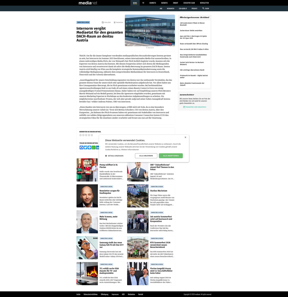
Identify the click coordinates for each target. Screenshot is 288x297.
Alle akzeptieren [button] (171, 156)
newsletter (187, 95)
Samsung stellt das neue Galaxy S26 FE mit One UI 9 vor (111, 244)
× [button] (185, 137)
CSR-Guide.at (183, 8)
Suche (205, 8)
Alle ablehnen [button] (146, 156)
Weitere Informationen (130, 149)
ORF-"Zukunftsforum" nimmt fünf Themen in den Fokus (162, 167)
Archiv (78, 294)
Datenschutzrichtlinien (91, 294)
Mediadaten (170, 8)
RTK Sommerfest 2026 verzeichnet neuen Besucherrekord (160, 244)
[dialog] (144, 148)
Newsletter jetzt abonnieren (194, 107)
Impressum (115, 294)
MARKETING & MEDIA (83, 22)
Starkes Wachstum (158, 191)
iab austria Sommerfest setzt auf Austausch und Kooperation (161, 219)
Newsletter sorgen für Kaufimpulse (110, 192)
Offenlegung (104, 294)
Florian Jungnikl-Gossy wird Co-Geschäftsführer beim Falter (161, 270)
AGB (123, 294)
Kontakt (140, 294)
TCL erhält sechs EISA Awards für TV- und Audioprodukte (109, 270)
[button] (114, 156)
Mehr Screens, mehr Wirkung (108, 218)
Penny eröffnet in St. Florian (109, 166)
